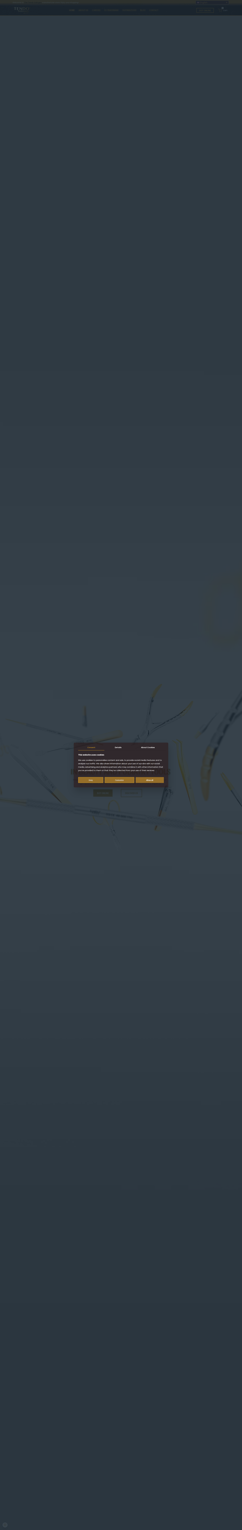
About (148, 747)
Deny (91, 780)
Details (118, 747)
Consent (91, 747)
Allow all (149, 780)
